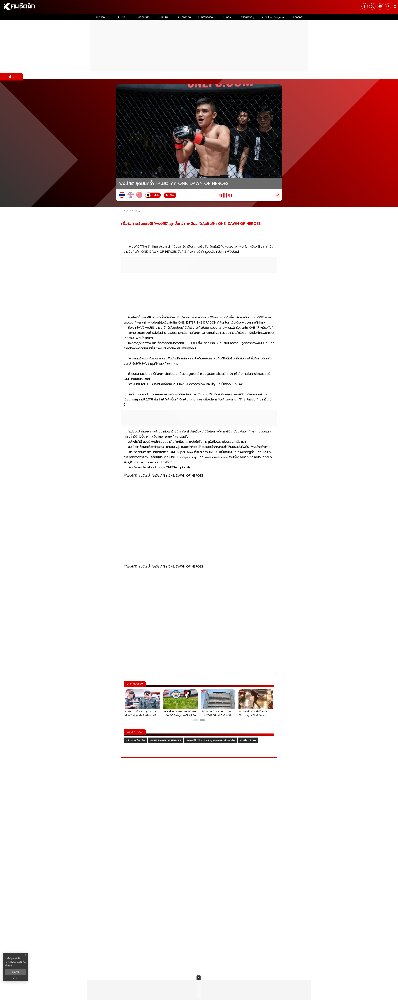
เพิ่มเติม (8, 965)
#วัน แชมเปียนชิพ (135, 740)
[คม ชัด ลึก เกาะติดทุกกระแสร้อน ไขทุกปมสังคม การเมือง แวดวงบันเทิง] (199, 6)
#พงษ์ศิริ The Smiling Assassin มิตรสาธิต (210, 740)
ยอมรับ (15, 972)
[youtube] (380, 6)
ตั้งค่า (15, 978)
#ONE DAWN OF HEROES (165, 740)
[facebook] (364, 6)
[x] (372, 6)
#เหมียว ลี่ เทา (248, 740)
